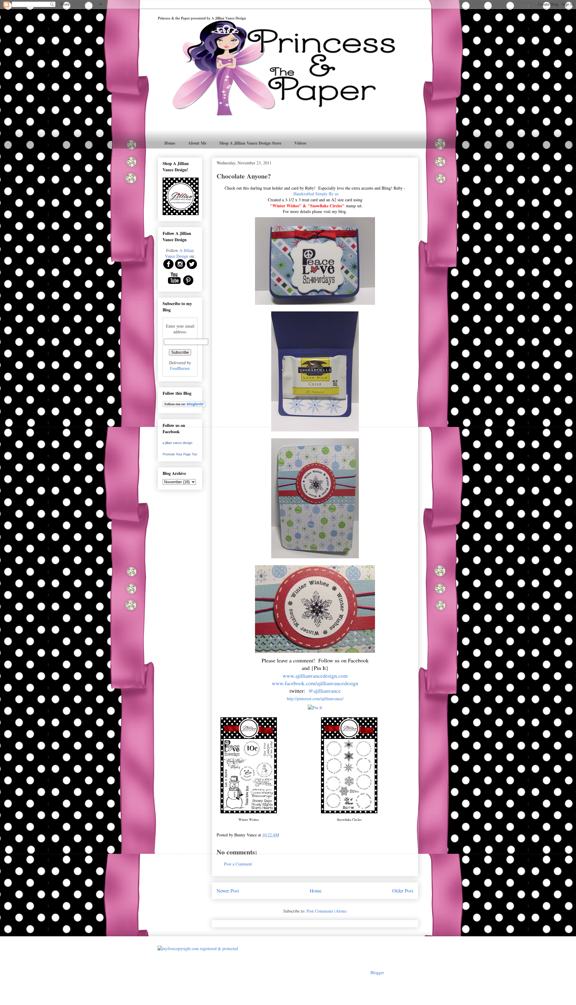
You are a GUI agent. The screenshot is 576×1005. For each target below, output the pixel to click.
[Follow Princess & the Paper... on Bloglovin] (184, 405)
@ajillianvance (324, 690)
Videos (300, 143)
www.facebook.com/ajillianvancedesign (315, 683)
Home (169, 143)
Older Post (402, 890)
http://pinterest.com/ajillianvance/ (315, 698)
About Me (197, 143)
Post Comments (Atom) (327, 911)
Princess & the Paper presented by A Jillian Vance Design (202, 18)
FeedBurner (180, 368)
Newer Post (228, 890)
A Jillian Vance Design (179, 253)
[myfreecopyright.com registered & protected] (198, 948)
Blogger (377, 972)
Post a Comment (238, 864)
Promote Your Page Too (180, 454)
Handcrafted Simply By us (315, 193)
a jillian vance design (177, 443)
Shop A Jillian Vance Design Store (250, 143)
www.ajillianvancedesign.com (315, 675)
